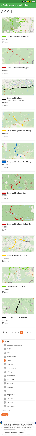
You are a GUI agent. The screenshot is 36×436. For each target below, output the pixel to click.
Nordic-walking (11, 356)
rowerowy (10, 364)
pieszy (9, 360)
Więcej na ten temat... (9, 429)
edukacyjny (10, 372)
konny (8, 391)
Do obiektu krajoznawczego (15, 345)
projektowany (11, 406)
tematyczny (10, 398)
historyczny (10, 379)
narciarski (10, 387)
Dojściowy (10, 349)
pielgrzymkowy (11, 395)
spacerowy (10, 383)
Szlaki (7, 341)
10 (3, 335)
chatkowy (10, 402)
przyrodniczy (11, 375)
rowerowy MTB (11, 368)
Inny (8, 353)
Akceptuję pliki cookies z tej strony (14, 432)
